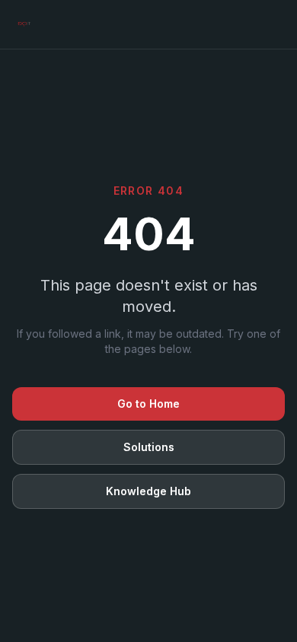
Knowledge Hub (148, 491)
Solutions (148, 446)
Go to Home (148, 403)
